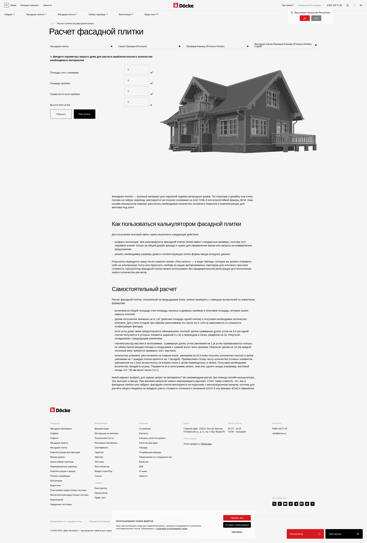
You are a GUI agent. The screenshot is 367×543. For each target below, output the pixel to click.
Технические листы (104, 438)
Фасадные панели (35, 14)
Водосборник (56, 499)
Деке (52, 23)
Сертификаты (101, 447)
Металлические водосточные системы (69, 495)
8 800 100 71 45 (279, 428)
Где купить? (288, 5)
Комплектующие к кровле (62, 471)
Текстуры (99, 462)
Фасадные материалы (61, 428)
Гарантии (99, 452)
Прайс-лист (100, 497)
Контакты (143, 433)
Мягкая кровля (57, 457)
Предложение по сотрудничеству (65, 521)
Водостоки (150, 14)
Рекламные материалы (106, 443)
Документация (102, 428)
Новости (143, 476)
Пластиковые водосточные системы (68, 490)
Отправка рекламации (150, 452)
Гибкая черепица (97, 14)
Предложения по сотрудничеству (155, 457)
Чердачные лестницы (61, 504)
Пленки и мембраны (60, 476)
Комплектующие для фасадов (65, 452)
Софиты (54, 438)
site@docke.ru (279, 433)
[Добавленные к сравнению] (347, 5)
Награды (143, 447)
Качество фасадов (148, 443)
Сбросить (61, 114)
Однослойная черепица (62, 462)
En (361, 5)
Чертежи (99, 457)
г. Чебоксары (205, 444)
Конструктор (101, 488)
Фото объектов (102, 466)
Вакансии (143, 462)
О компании (145, 428)
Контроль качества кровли (152, 438)
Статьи (98, 476)
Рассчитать (84, 114)
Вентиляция (125, 14)
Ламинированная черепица (63, 466)
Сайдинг (8, 14)
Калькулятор (101, 493)
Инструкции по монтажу (106, 433)
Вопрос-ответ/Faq (103, 471)
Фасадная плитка (66, 14)
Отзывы (143, 471)
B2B (141, 466)
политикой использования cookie (171, 528)
